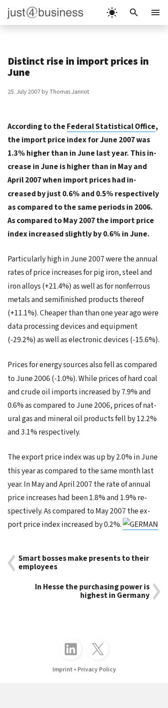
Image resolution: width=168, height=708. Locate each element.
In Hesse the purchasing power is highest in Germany (92, 591)
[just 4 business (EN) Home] (41, 12)
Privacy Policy (97, 669)
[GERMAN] (140, 524)
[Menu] (156, 12)
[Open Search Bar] (134, 12)
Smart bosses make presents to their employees (83, 563)
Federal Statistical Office (111, 126)
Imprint (62, 669)
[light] (112, 12)
